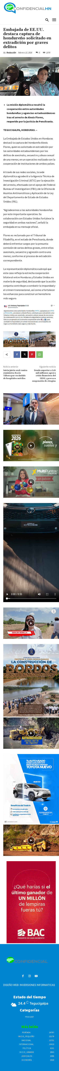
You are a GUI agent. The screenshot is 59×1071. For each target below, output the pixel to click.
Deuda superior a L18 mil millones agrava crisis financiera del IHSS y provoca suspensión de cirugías (44, 375)
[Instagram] (29, 976)
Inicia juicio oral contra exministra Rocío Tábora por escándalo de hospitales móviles (15, 374)
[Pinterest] (32, 354)
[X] (24, 354)
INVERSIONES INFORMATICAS (37, 985)
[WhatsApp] (39, 354)
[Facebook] (17, 354)
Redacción (11, 52)
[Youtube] (36, 976)
